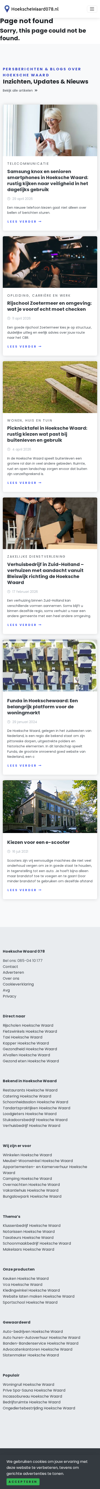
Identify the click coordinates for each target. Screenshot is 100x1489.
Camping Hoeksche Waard (27, 1178)
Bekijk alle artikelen (18, 90)
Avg (6, 990)
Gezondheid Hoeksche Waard (30, 1049)
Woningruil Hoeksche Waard (28, 1384)
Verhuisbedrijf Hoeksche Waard (31, 1125)
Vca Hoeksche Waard (22, 1284)
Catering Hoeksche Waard (27, 1096)
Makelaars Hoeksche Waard (28, 1249)
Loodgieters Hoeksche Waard (30, 1113)
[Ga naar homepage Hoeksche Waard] (31, 9)
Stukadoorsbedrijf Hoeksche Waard (35, 1119)
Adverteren (13, 972)
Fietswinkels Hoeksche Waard (30, 1031)
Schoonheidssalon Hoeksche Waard (35, 1102)
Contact (10, 966)
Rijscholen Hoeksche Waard (28, 1025)
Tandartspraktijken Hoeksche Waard (36, 1108)
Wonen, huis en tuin (29, 420)
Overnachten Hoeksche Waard (31, 1184)
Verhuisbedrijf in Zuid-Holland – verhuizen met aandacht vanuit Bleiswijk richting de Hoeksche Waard (45, 573)
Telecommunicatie (28, 163)
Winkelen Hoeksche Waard (27, 1155)
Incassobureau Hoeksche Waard (32, 1396)
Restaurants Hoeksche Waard (30, 1090)
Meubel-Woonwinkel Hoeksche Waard (38, 1160)
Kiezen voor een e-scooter (38, 842)
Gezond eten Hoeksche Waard (31, 1061)
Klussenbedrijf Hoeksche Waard (31, 1225)
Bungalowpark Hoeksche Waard (32, 1196)
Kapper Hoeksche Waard (26, 1043)
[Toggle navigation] (92, 9)
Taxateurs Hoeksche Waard (28, 1237)
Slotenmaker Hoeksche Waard (31, 1355)
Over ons (11, 978)
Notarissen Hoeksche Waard (29, 1231)
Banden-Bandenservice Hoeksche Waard (40, 1343)
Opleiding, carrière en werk (39, 295)
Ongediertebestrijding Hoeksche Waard (39, 1408)
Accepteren (23, 1482)
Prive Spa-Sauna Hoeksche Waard (34, 1390)
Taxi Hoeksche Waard (22, 1037)
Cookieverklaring (18, 984)
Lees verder (22, 222)
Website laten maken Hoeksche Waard (38, 1296)
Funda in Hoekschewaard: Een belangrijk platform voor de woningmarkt (42, 706)
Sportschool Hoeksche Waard (30, 1302)
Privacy (9, 996)
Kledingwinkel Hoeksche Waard (31, 1290)
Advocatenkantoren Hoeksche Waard (37, 1349)
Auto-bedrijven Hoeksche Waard (33, 1331)
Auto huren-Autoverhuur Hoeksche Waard (41, 1337)
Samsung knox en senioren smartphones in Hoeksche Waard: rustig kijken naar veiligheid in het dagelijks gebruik (47, 180)
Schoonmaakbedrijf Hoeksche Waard (37, 1243)
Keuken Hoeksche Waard (26, 1278)
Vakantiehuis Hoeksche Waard (30, 1190)
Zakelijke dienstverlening (36, 556)
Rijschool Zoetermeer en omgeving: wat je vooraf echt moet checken (49, 306)
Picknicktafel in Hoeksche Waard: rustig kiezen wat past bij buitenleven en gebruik (47, 434)
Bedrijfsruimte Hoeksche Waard (31, 1402)
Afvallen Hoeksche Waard (26, 1055)
